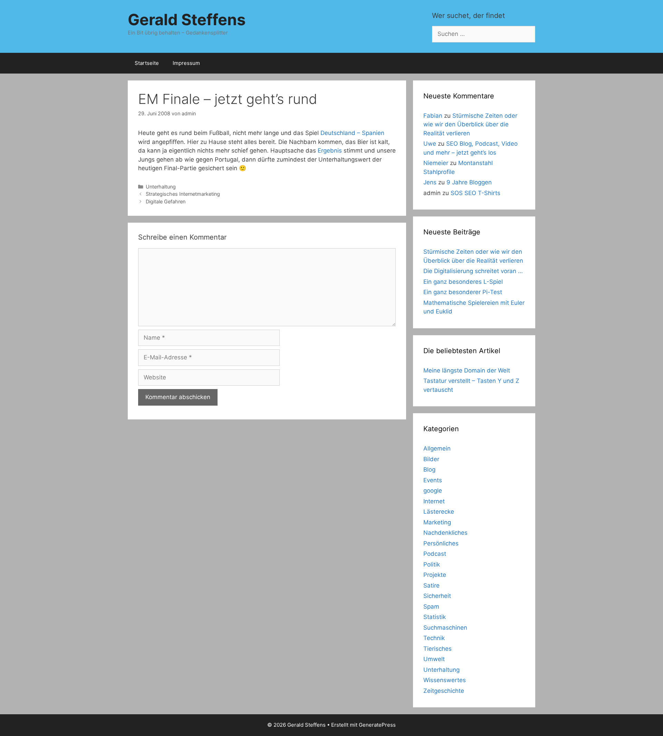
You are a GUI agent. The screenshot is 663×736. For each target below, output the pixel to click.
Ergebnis (330, 150)
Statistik (434, 616)
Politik (431, 564)
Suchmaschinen (445, 627)
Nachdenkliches (445, 532)
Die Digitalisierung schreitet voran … (473, 271)
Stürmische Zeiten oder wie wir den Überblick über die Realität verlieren (470, 124)
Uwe (429, 143)
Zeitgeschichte (443, 690)
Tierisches (437, 648)
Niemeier (435, 162)
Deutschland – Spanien (352, 132)
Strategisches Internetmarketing (183, 194)
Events (432, 480)
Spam (431, 606)
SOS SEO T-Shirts (475, 193)
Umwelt (434, 659)
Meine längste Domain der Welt (466, 370)
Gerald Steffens (187, 19)
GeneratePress (377, 725)
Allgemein (437, 448)
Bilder (431, 459)
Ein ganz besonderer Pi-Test (462, 292)
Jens (429, 182)
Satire (431, 585)
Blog (429, 469)
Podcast (434, 553)
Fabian (432, 115)
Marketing (437, 522)
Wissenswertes (444, 680)
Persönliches (441, 543)
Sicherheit (437, 595)
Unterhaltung (161, 187)
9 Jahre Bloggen (469, 182)
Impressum (186, 63)
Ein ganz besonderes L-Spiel (463, 281)
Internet (434, 501)
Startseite (147, 63)
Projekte (434, 574)
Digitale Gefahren (165, 201)
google (432, 490)
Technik (434, 638)
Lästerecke (438, 511)
